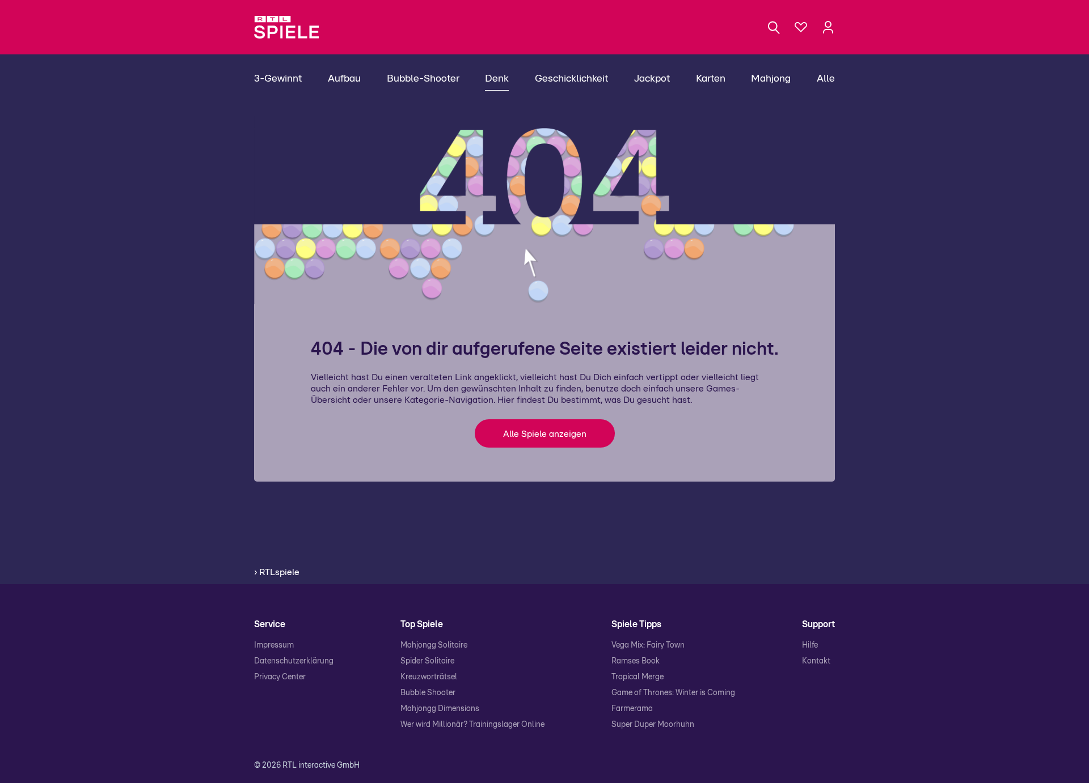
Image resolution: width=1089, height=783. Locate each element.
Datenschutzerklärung (294, 661)
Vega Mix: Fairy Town (648, 645)
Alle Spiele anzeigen (544, 434)
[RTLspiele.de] (292, 27)
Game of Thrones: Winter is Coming (673, 693)
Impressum (274, 645)
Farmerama (632, 709)
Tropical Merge (637, 677)
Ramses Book (635, 661)
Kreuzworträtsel (428, 677)
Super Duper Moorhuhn (652, 725)
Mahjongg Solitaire (433, 645)
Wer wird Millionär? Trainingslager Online (472, 725)
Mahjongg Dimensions (439, 709)
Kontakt (816, 661)
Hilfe (810, 645)
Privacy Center (280, 677)
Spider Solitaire (427, 661)
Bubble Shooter (427, 693)
